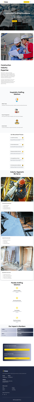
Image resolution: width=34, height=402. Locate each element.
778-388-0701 (10, 377)
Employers (13, 387)
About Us (4, 388)
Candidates (13, 388)
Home (3, 387)
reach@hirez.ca (5, 377)
